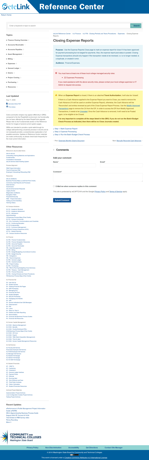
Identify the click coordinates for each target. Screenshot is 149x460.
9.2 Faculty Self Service (13, 348)
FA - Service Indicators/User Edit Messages (19, 302)
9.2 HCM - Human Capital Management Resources (21, 341)
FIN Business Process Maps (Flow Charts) (18, 276)
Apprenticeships (11, 215)
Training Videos (10, 203)
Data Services (10, 185)
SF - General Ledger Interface (15, 372)
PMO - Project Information (13, 199)
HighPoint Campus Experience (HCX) (17, 229)
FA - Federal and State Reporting (16, 312)
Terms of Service (115, 191)
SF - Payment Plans (12, 374)
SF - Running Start (11, 378)
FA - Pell (8, 306)
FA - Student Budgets (12, 294)
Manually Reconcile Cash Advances (129, 141)
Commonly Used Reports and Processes (18, 183)
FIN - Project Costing (12, 264)
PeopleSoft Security (12, 197)
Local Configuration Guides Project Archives (19, 395)
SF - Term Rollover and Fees (14, 380)
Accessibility (73, 447)
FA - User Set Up (11, 282)
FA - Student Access (12, 284)
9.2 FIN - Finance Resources (14, 272)
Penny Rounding (12, 420)
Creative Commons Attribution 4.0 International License (85, 457)
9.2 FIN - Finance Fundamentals (15, 240)
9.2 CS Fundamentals (12, 225)
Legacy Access (10, 191)
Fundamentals (10, 157)
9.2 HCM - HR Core (12, 333)
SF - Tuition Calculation (13, 384)
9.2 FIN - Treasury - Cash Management (17, 270)
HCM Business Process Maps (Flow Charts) (19, 331)
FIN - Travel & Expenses (13, 258)
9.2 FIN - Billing (10, 250)
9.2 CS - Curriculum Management (16, 227)
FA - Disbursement (11, 304)
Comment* (57, 171)
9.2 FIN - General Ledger (13, 260)
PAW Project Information (13, 168)
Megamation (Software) (13, 193)
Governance (10, 187)
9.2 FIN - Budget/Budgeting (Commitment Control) (21, 252)
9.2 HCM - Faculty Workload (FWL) (16, 329)
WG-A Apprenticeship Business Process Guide (22, 413)
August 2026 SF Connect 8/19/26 (17, 415)
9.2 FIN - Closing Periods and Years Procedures (99, 33)
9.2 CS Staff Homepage (13, 360)
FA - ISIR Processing (12, 288)
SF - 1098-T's (10, 366)
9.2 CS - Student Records (13, 231)
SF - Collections (11, 370)
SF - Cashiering (10, 368)
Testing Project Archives (13, 397)
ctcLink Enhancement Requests (15, 189)
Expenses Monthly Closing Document (71, 141)
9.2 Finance (77, 33)
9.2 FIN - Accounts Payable (14, 244)
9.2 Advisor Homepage (13, 357)
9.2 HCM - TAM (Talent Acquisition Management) (20, 337)
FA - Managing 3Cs (12, 290)
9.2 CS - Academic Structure (14, 209)
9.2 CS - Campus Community (14, 219)
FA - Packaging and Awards (14, 298)
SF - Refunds (10, 376)
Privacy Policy (100, 191)
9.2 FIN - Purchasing (12, 266)
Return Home (6, 15)
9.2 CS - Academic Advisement (15, 211)
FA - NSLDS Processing (13, 296)
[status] (98, 56)
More (8, 422)
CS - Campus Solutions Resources (16, 233)
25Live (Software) (11, 179)
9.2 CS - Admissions (12, 213)
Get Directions (92, 447)
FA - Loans (9, 308)
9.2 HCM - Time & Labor (13, 339)
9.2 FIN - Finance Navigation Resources (18, 242)
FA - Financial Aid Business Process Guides (19, 316)
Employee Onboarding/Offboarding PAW (18, 172)
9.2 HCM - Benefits (11, 327)
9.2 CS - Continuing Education (15, 223)
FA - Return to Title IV (12, 310)
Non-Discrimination (53, 447)
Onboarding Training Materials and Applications (20, 155)
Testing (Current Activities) (14, 201)
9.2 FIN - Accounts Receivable (15, 246)
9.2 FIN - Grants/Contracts (14, 262)
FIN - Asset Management (13, 248)
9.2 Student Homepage (13, 356)
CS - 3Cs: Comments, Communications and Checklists (22, 221)
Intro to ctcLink (10, 153)
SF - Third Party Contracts (13, 382)
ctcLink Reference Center (62, 33)
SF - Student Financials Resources (16, 386)
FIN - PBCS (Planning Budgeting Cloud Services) (20, 268)
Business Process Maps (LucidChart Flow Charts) (21, 181)
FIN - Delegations (11, 256)
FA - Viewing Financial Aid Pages (16, 286)
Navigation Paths (11, 195)
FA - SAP (8, 300)
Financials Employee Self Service (16, 350)
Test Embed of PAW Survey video (17, 417)
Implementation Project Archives (15, 393)
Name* (56, 162)
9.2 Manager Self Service (13, 354)
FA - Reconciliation (11, 314)
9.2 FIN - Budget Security (13, 254)
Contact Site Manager (113, 447)
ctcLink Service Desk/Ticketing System (17, 161)
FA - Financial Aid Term (13, 292)
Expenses (121, 33)
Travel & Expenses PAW (13, 170)
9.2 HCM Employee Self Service (15, 351)
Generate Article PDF (14, 104)
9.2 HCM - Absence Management (16, 325)
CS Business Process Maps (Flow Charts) (18, 217)
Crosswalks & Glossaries (13, 159)
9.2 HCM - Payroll (11, 335)
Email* (102, 162)
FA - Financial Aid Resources (14, 318)
